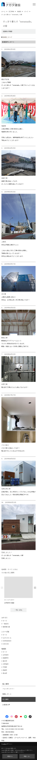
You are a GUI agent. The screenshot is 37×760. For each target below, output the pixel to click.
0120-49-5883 (9, 729)
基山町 (5, 673)
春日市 (5, 661)
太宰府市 (6, 655)
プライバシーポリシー (20, 750)
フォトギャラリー (8, 689)
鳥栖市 (5, 670)
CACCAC (6, 644)
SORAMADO (7, 641)
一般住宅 (6, 624)
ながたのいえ (7, 638)
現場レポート (6, 694)
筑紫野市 (6, 658)
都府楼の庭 (6, 627)
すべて (5, 621)
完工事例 (5, 699)
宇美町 (5, 667)
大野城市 (6, 664)
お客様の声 (6, 705)
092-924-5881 (19, 729)
